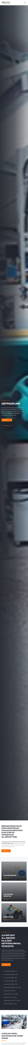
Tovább (5, 850)
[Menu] (25, 2)
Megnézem (6, 421)
